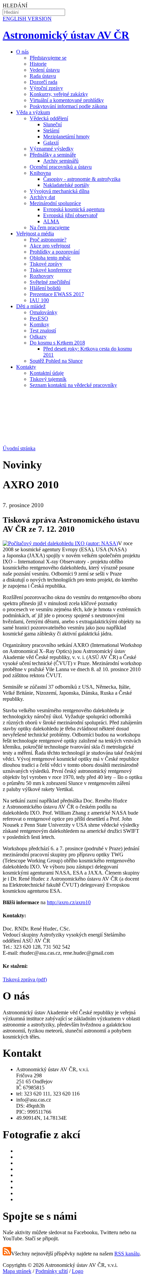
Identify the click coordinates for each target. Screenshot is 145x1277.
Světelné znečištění (50, 282)
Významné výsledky (52, 149)
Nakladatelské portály (66, 185)
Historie (38, 64)
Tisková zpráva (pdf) (25, 979)
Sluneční (52, 124)
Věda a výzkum (33, 112)
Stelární (51, 130)
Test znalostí (43, 330)
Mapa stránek (17, 1271)
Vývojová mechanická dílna (59, 191)
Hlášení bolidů (45, 288)
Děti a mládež (31, 306)
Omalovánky (43, 312)
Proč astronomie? (48, 239)
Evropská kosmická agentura (74, 209)
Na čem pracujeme (49, 227)
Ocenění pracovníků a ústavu (61, 167)
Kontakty (26, 367)
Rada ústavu (43, 76)
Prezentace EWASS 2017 (57, 294)
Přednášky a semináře (53, 155)
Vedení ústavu (45, 70)
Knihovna (40, 173)
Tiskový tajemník (48, 379)
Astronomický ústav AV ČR (66, 35)
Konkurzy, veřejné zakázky (59, 94)
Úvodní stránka (19, 448)
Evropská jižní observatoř (70, 215)
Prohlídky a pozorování (55, 252)
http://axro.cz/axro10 (69, 902)
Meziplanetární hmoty (66, 136)
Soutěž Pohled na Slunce (56, 361)
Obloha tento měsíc (50, 258)
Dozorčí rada (43, 82)
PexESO (39, 318)
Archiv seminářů (61, 161)
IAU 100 (39, 300)
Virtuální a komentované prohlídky (67, 100)
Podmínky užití (51, 1271)
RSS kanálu (127, 1253)
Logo (77, 1271)
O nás (22, 52)
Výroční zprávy (46, 88)
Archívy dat (42, 197)
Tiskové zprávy (46, 264)
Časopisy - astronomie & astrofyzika (81, 179)
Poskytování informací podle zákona (68, 106)
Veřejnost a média (35, 233)
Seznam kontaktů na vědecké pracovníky (73, 385)
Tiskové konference (50, 270)
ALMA (51, 221)
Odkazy (38, 336)
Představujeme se (48, 58)
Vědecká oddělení (49, 118)
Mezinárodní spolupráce (55, 203)
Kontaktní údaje (47, 373)
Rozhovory (42, 276)
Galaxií (51, 142)
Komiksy (39, 324)
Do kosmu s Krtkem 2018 (57, 343)
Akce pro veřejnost (50, 246)
